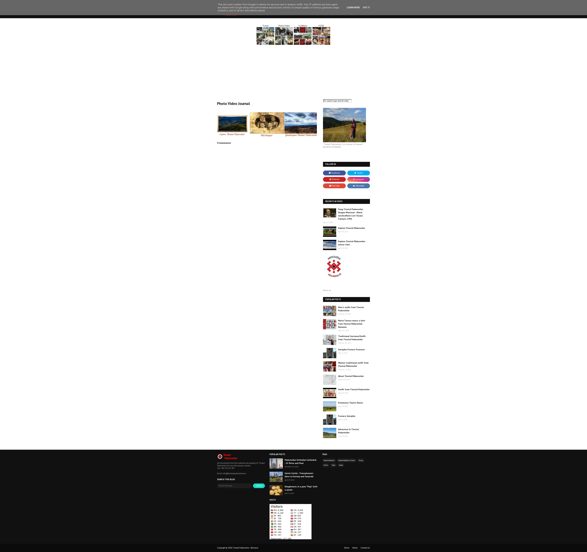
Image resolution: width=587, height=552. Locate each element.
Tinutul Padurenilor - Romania (245, 547)
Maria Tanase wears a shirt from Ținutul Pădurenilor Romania (351, 323)
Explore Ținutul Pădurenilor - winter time (352, 243)
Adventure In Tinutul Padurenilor (348, 431)
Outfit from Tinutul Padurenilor (353, 389)
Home (346, 547)
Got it (366, 7)
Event (326, 465)
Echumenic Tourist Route (350, 402)
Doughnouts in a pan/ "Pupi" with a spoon (301, 488)
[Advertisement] (293, 70)
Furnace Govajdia (346, 416)
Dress (361, 460)
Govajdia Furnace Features (351, 349)
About (355, 547)
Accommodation (329, 460)
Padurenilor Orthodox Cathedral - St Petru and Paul (300, 462)
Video (341, 465)
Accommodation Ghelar (346, 460)
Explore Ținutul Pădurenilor (351, 228)
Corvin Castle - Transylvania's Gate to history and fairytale (299, 475)
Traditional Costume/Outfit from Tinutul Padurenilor (352, 338)
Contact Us (365, 547)
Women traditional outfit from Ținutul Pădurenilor (353, 364)
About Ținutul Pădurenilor (351, 376)
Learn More (353, 7)
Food (333, 465)
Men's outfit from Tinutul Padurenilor (351, 309)
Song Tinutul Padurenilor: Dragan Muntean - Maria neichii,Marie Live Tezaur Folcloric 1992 (350, 214)
